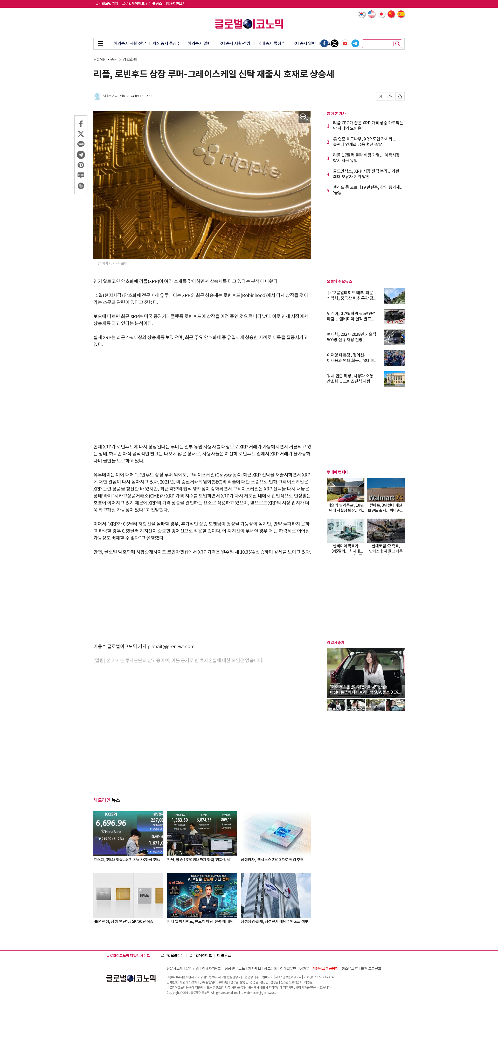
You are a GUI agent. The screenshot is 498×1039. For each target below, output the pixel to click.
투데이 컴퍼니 (338, 472)
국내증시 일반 (304, 43)
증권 (114, 59)
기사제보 (254, 969)
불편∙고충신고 (371, 969)
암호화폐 (129, 59)
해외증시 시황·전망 (130, 43)
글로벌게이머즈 (133, 4)
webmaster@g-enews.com (261, 993)
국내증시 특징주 (271, 43)
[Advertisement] (202, 392)
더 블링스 (155, 4)
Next (398, 674)
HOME (99, 59)
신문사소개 (175, 969)
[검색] (397, 44)
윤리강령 (192, 969)
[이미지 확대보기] (304, 117)
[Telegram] (355, 43)
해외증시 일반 (199, 43)
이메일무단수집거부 (294, 969)
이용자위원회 (212, 969)
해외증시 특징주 (166, 43)
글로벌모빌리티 (106, 4)
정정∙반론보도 (235, 969)
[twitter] (334, 43)
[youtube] (345, 43)
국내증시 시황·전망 (234, 43)
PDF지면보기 (176, 4)
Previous (333, 674)
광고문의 (270, 969)
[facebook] (324, 43)
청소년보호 (350, 969)
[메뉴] (100, 43)
